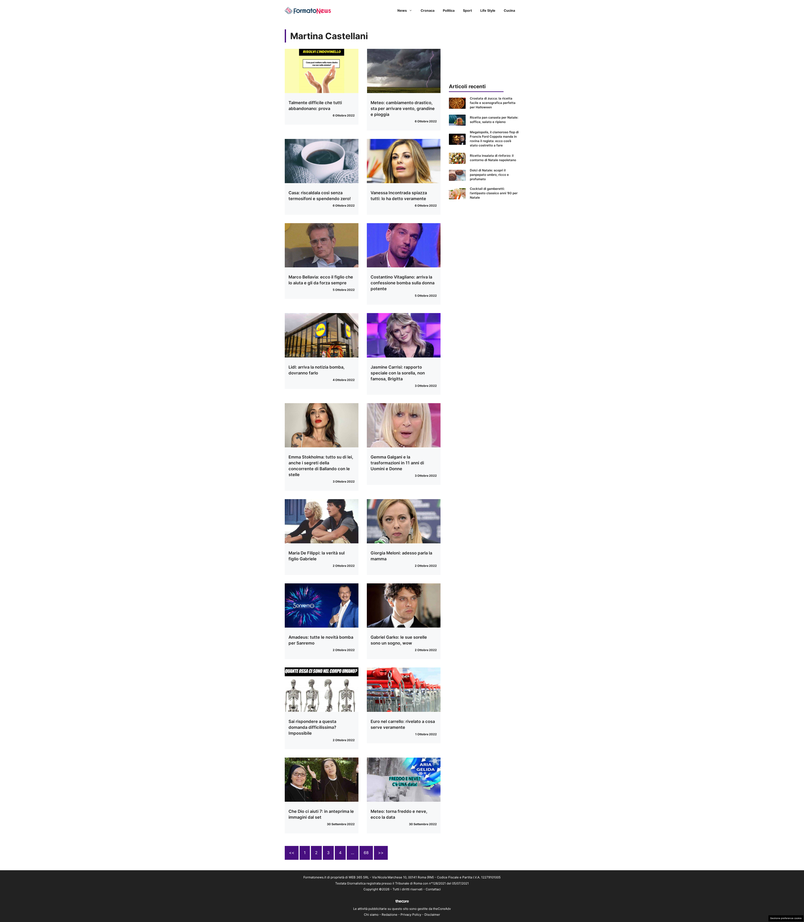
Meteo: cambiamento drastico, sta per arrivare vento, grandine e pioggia (403, 108)
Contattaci (433, 889)
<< (291, 852)
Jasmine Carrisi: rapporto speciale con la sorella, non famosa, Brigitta (398, 373)
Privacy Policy (411, 915)
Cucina (509, 10)
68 (366, 852)
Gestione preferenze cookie (786, 918)
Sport (467, 10)
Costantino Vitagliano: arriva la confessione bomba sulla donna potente (402, 283)
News (402, 10)
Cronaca (427, 10)
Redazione (389, 915)
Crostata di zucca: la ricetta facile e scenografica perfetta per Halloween (492, 102)
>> (381, 852)
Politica (449, 10)
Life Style (487, 10)
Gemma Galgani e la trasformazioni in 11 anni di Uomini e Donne (397, 463)
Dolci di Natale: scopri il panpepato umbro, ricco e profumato (489, 174)
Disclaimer (432, 915)
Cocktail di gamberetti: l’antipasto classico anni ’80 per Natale (494, 193)
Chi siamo (371, 915)
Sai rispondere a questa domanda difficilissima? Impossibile (312, 727)
